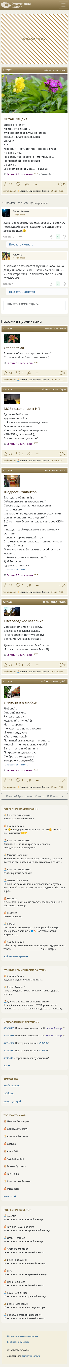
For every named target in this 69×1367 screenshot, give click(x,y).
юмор (47, 470)
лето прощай (12, 1101)
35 (10, 453)
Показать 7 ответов (22, 292)
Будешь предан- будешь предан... (23, 979)
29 (10, 585)
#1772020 (7, 681)
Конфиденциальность (18, 1342)
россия (54, 601)
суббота (9, 1093)
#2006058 (7, 601)
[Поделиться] (27, 184)
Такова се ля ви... (13, 916)
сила (56, 328)
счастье (54, 681)
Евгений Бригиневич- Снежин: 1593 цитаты (34, 796)
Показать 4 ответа (21, 244)
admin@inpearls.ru (31, 1356)
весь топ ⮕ (10, 1196)
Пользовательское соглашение (22, 1336)
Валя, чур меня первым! (18, 873)
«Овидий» (45, 174)
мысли (63, 470)
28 (10, 780)
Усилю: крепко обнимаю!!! (19, 818)
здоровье (46, 389)
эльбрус (62, 601)
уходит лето (12, 1085)
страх (63, 328)
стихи (63, 70)
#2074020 (7, 389)
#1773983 (7, 70)
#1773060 (7, 328)
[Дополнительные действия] (35, 184)
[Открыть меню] (63, 5)
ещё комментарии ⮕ (16, 956)
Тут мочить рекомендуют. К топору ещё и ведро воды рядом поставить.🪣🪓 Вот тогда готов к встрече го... (31, 931)
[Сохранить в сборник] (18, 184)
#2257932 (9, 1043)
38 (10, 664)
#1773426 (7, 470)
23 (10, 184)
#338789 (8, 1058)
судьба (63, 681)
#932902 (43, 1043)
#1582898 (9, 1028)
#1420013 (9, 1035)
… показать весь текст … (16, 569)
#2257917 (9, 1050)
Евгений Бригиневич (20, 174)
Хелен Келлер (54, 1028)
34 (10, 373)
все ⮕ (7, 1065)
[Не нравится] (64, 236)
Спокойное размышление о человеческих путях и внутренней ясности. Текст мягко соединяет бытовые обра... (34, 887)
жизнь (55, 70)
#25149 (43, 1050)
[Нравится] (5, 184)
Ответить (8, 236)
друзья (63, 389)
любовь (47, 70)
